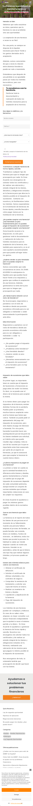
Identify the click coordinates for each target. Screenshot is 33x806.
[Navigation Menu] (30, 2)
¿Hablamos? (16, 697)
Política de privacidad (16, 803)
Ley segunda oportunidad (12, 739)
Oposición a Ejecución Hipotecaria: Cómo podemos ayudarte (15, 766)
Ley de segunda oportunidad (13, 712)
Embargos (7, 736)
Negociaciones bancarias (12, 719)
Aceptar (16, 790)
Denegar (16, 794)
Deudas (6, 733)
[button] (30, 770)
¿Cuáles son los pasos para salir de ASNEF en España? (15, 753)
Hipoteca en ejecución (11, 715)
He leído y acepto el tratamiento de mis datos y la (15, 154)
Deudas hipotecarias (17, 733)
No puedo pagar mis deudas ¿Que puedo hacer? (15, 723)
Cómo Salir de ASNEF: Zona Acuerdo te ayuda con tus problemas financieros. (16, 759)
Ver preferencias (16, 799)
